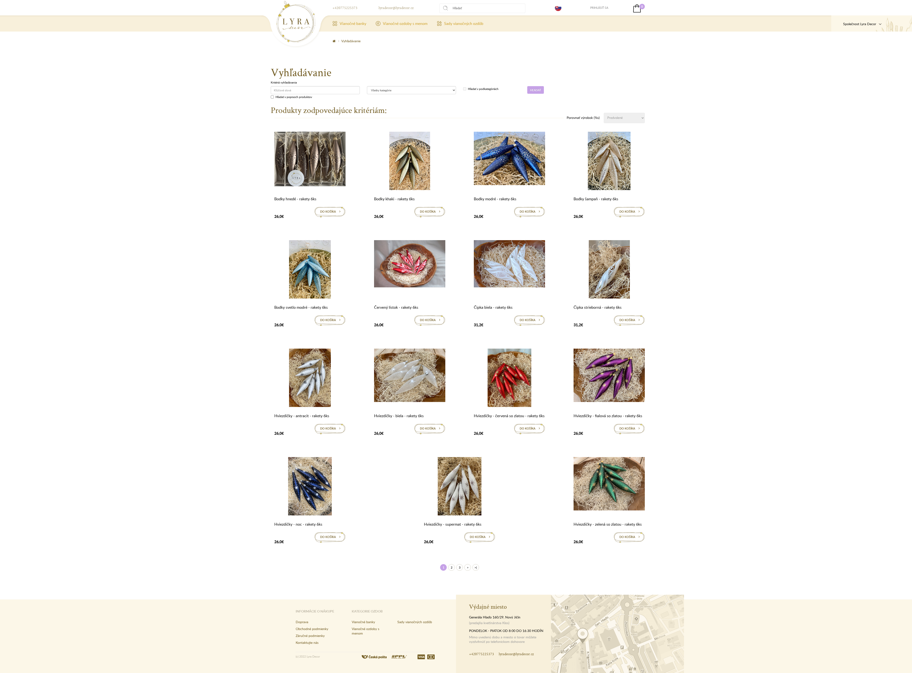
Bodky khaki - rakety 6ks (394, 198)
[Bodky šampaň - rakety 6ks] (609, 161)
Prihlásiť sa (599, 8)
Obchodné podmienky (312, 628)
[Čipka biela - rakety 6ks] (509, 264)
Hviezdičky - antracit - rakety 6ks (301, 415)
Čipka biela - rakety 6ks (493, 307)
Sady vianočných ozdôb (463, 23)
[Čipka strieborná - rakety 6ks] (609, 270)
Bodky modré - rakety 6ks (495, 198)
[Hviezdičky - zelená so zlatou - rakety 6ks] (609, 484)
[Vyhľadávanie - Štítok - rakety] (295, 22)
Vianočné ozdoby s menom (405, 23)
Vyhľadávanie (351, 41)
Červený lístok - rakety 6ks (396, 307)
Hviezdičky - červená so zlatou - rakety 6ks (509, 415)
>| (476, 568)
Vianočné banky (353, 23)
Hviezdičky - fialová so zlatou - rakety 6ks (608, 415)
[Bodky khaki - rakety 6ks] (409, 161)
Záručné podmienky (310, 635)
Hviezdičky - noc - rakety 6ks (298, 524)
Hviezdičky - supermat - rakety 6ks (452, 524)
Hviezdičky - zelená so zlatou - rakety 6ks (608, 524)
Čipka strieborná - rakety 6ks (598, 307)
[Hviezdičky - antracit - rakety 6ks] (310, 378)
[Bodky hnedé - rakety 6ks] (310, 160)
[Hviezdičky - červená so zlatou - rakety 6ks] (509, 378)
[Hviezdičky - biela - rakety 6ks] (409, 376)
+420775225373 (344, 7)
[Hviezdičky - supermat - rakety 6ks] (459, 487)
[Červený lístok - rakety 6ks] (409, 264)
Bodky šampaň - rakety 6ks (596, 198)
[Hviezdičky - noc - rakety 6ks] (310, 487)
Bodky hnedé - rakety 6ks (295, 198)
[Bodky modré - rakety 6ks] (509, 159)
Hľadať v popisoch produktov (294, 97)
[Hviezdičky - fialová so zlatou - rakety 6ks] (609, 376)
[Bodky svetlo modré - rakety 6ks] (310, 270)
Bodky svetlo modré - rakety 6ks (301, 307)
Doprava (302, 622)
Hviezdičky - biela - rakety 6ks (399, 415)
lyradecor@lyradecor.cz (396, 7)
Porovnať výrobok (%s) (583, 117)
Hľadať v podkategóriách (483, 89)
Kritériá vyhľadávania (284, 82)
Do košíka (328, 212)
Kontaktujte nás (307, 642)
